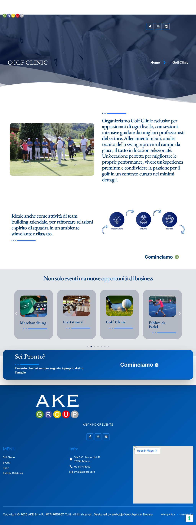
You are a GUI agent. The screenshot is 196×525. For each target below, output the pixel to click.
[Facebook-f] (150, 26)
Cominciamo (159, 257)
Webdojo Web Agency (126, 514)
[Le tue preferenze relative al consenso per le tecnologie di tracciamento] (189, 518)
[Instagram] (158, 26)
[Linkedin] (166, 26)
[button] (122, 12)
